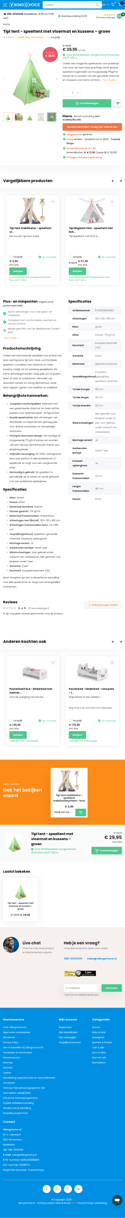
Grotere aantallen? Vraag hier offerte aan (92, 127)
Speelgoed (98, 1037)
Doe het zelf (99, 1057)
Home (6, 24)
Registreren (65, 1027)
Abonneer (112, 988)
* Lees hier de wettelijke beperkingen (81, 994)
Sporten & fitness (102, 1042)
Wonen (96, 1027)
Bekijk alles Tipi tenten (30, 37)
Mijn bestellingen (68, 1032)
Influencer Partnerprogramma (20, 1098)
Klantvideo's (99, 1062)
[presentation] (4, 78)
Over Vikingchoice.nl (14, 1027)
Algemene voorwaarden (16, 1032)
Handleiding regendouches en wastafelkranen (29, 1077)
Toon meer (109, 80)
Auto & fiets (99, 1052)
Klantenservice (11, 1057)
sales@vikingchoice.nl (102, 958)
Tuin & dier (98, 1047)
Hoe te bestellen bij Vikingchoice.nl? (23, 1047)
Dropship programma (15, 1113)
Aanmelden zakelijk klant (17, 1093)
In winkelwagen (89, 103)
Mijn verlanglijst (67, 1037)
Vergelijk (55, 37)
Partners (8, 1067)
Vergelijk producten (70, 1042)
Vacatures (9, 1082)
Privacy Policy (10, 1042)
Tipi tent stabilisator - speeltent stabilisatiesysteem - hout (69, 798)
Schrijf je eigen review (105, 605)
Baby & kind (98, 1032)
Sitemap (8, 1062)
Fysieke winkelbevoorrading (18, 1103)
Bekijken (18, 271)
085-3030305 (73, 958)
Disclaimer (9, 1037)
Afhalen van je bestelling (17, 1108)
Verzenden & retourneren (17, 1052)
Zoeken (7, 1072)
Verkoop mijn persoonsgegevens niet (24, 1087)
